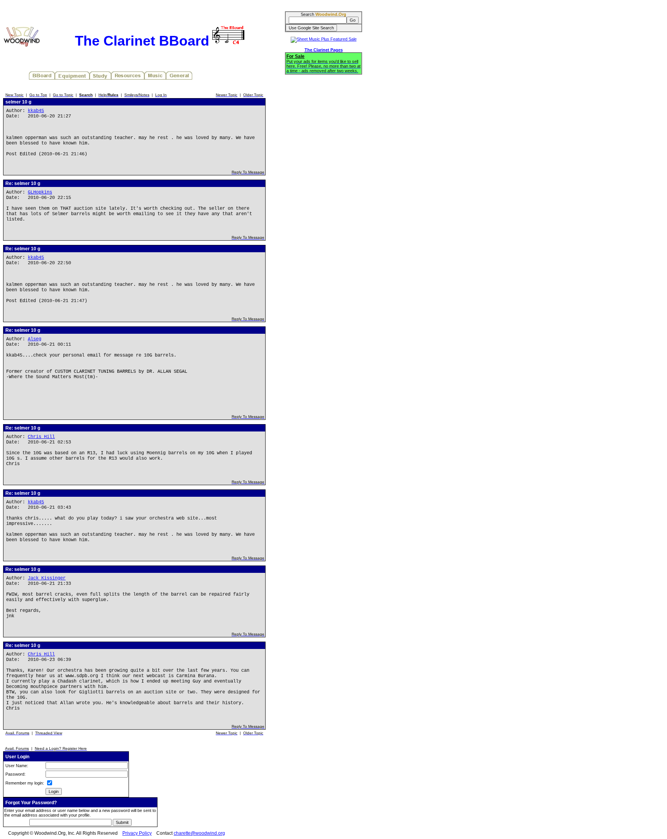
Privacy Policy (137, 833)
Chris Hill (41, 437)
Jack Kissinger (47, 578)
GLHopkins (40, 192)
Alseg (34, 339)
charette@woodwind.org (199, 833)
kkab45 (36, 111)
